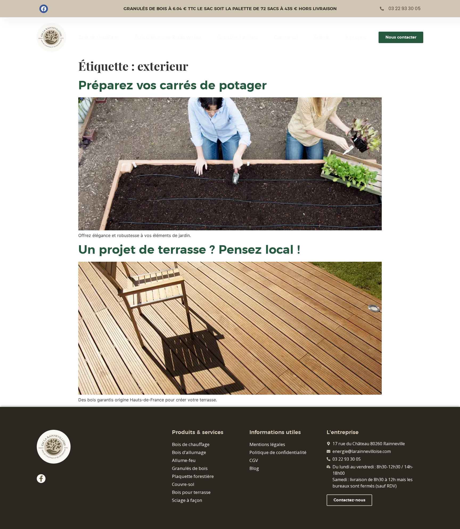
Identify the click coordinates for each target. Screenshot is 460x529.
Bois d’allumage (189, 452)
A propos (355, 37)
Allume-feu (184, 460)
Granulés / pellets (237, 37)
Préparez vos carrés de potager (172, 86)
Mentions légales (267, 444)
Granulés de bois (190, 468)
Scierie (321, 37)
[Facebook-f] (41, 478)
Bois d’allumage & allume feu (168, 37)
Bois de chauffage (99, 37)
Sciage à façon (187, 500)
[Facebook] (43, 9)
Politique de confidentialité (277, 452)
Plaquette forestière (193, 476)
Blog (254, 468)
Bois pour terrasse (191, 492)
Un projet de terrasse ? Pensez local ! (189, 250)
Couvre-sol (286, 37)
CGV (253, 460)
